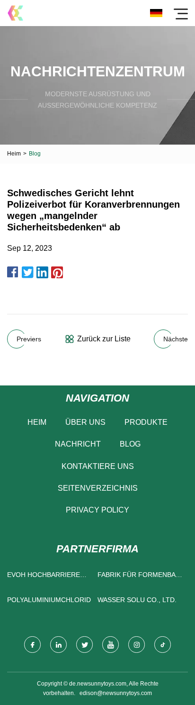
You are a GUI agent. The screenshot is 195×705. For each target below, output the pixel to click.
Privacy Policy (97, 510)
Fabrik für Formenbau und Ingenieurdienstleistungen (140, 577)
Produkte (146, 422)
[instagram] (136, 644)
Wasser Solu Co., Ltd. (137, 600)
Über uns (85, 422)
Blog (130, 444)
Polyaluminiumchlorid (49, 600)
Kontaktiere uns (98, 466)
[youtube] (110, 644)
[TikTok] (162, 644)
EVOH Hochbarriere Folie (43, 577)
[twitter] (84, 644)
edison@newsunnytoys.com (116, 693)
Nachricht (78, 444)
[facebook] (32, 644)
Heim (14, 153)
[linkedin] (58, 644)
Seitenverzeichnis (98, 488)
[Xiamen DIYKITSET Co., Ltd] (15, 13)
